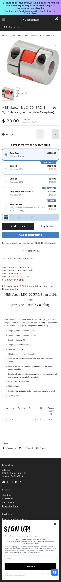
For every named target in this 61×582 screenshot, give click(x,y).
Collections (16, 35)
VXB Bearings (30, 19)
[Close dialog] (55, 524)
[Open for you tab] (54, 572)
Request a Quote (10, 506)
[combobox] (30, 27)
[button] (56, 19)
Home (4, 35)
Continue (30, 566)
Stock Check (8, 502)
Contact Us (7, 499)
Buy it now (47, 226)
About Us (6, 495)
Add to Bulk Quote (30, 234)
